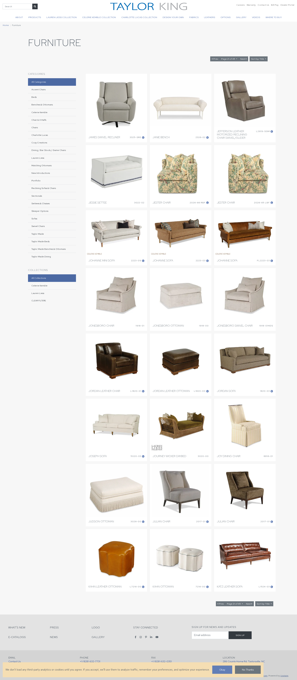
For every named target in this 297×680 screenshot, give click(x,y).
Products (34, 17)
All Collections (38, 278)
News (54, 637)
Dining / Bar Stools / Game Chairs (48, 150)
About (19, 17)
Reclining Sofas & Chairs (43, 188)
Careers (240, 4)
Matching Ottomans (41, 165)
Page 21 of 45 (228, 58)
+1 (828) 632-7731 (90, 661)
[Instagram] (141, 637)
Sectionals (36, 195)
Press (54, 627)
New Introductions (40, 173)
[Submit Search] (35, 6)
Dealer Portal (287, 4)
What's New (16, 627)
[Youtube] (157, 637)
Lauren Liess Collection (61, 17)
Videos (256, 17)
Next (243, 58)
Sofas (34, 218)
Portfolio (36, 180)
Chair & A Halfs (38, 119)
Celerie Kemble (39, 112)
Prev (215, 58)
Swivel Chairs (38, 226)
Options (225, 17)
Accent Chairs (38, 89)
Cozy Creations (39, 142)
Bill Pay (274, 4)
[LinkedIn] (151, 637)
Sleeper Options (39, 211)
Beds (34, 97)
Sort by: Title (258, 58)
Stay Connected (145, 627)
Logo (96, 627)
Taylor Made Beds (40, 241)
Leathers (209, 17)
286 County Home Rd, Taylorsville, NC (244, 661)
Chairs (34, 127)
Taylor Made (37, 233)
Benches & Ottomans (42, 104)
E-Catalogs (17, 637)
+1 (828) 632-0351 (161, 661)
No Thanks (248, 669)
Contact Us (263, 4)
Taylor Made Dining (41, 256)
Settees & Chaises (40, 203)
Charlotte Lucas (39, 135)
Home (6, 25)
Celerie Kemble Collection (99, 17)
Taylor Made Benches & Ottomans (48, 249)
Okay (222, 669)
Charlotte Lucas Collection (139, 17)
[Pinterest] (146, 637)
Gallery (241, 17)
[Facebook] (135, 637)
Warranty (251, 4)
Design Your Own (173, 17)
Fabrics (194, 17)
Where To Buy (274, 17)
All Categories (38, 81)
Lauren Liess (37, 157)
